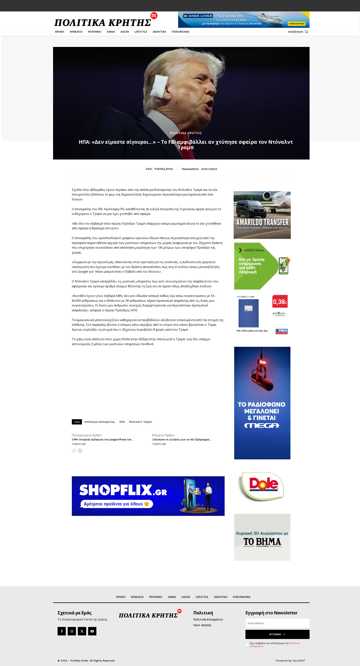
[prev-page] (74, 450)
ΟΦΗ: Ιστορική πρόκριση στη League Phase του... (102, 439)
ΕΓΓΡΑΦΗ (275, 634)
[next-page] (80, 450)
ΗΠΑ (122, 422)
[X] (82, 631)
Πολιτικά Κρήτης (186, 133)
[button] (299, 32)
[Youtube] (92, 631)
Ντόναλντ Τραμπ (140, 422)
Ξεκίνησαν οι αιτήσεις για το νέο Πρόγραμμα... (182, 439)
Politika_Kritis (163, 168)
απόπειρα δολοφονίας (99, 422)
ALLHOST (299, 660)
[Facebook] (62, 631)
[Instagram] (72, 631)
